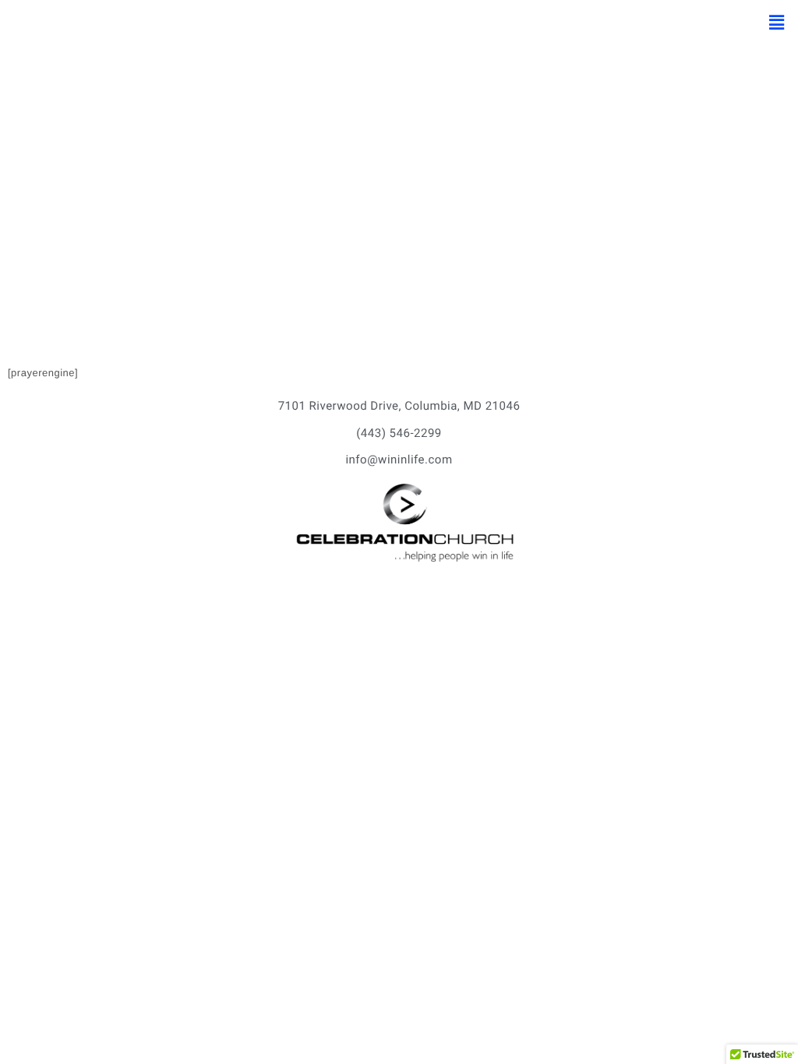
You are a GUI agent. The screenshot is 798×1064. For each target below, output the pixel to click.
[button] (776, 22)
